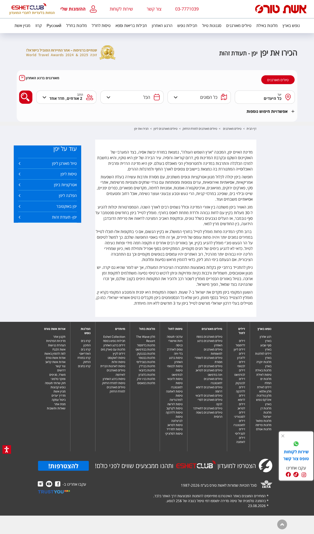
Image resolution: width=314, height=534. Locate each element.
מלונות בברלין (147, 366)
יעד (279, 94)
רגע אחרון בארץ (265, 339)
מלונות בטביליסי (145, 362)
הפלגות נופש (86, 331)
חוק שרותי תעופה (55, 383)
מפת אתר (59, 404)
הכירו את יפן (141, 129)
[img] (282, 435)
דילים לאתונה (240, 440)
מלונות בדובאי (147, 370)
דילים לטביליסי (240, 431)
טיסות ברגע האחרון (176, 360)
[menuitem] (291, 25)
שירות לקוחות (121, 9)
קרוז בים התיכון (86, 343)
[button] (79, 9)
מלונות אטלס (263, 429)
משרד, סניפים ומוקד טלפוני (57, 377)
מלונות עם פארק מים (113, 349)
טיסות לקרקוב (174, 408)
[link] (296, 444)
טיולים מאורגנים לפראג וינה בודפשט (209, 372)
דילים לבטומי (241, 364)
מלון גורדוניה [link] (264, 395)
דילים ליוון (239, 349)
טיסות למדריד (175, 429)
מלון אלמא (265, 391)
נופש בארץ (264, 329)
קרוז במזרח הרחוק (84, 360)
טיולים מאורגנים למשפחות (213, 351)
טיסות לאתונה (174, 391)
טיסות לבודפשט (177, 372)
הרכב (80, 94)
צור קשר (60, 366)
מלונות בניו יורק (146, 379)
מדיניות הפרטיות (55, 341)
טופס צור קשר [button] (296, 458)
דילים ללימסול (240, 343)
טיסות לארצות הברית (112, 366)
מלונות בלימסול (146, 345)
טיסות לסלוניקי (174, 433)
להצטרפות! (63, 466)
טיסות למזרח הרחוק (113, 383)
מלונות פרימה (263, 425)
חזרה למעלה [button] (282, 524)
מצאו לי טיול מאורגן (24, 93)
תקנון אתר (59, 337)
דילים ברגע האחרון (114, 345)
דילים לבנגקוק (240, 381)
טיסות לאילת (263, 375)
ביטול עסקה (58, 400)
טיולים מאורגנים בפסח (209, 337)
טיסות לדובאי (175, 379)
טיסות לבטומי (175, 366)
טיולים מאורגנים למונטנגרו (213, 381)
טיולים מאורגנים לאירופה (116, 372)
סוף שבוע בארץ (265, 347)
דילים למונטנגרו (239, 423)
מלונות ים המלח (265, 381)
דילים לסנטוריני (239, 414)
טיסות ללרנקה (174, 412)
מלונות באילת (263, 370)
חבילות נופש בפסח (114, 341)
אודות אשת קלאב (55, 362)
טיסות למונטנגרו (177, 385)
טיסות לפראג (175, 425)
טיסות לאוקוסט (116, 358)
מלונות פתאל (263, 421)
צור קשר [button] (154, 9)
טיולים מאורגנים (278, 80)
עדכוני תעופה (175, 337)
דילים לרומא (241, 397)
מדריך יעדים (58, 395)
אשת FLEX (58, 349)
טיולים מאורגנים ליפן (165, 129)
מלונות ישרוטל (267, 414)
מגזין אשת (59, 391)
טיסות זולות (118, 362)
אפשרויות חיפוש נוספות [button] (267, 111)
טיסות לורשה (175, 404)
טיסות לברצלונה (177, 419)
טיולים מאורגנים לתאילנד (207, 408)
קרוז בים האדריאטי (85, 351)
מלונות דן (266, 408)
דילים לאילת (264, 387)
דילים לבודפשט (239, 372)
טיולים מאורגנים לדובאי (209, 395)
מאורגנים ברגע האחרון (42, 78)
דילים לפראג (241, 406)
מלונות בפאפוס (146, 383)
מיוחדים (120, 329)
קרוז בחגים (84, 366)
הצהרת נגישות (56, 345)
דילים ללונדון (241, 356)
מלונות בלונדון (147, 375)
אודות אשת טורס (54, 329)
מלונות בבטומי (147, 358)
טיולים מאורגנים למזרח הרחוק (200, 129)
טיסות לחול (175, 329)
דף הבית (251, 129)
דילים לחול (241, 331)
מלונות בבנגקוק (146, 354)
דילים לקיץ (119, 354)
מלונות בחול (147, 329)
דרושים (61, 370)
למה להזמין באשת (54, 354)
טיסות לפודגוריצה (176, 397)
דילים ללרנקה (240, 389)
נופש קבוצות (58, 387)
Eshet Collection (114, 337)
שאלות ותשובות (56, 408)
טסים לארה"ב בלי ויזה (175, 351)
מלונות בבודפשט (145, 349)
